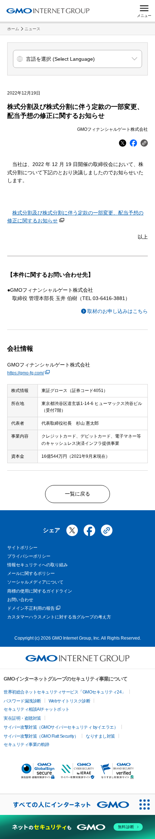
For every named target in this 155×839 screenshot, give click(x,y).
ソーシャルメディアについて (35, 582)
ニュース (32, 29)
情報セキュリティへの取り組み (37, 564)
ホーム (13, 29)
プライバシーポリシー (28, 556)
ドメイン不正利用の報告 (31, 608)
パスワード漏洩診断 (22, 701)
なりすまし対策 (100, 736)
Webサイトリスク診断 (69, 701)
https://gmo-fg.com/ (25, 372)
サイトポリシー (22, 547)
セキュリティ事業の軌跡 (26, 744)
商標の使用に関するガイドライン (39, 591)
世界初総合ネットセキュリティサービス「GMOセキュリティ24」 (65, 692)
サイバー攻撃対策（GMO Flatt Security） (41, 736)
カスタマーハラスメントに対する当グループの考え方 (59, 616)
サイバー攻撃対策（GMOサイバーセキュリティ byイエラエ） (61, 727)
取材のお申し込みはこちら (117, 311)
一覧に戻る (77, 494)
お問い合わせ (20, 599)
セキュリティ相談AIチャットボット (37, 709)
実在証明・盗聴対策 (22, 718)
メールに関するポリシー (31, 573)
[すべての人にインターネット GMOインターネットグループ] (67, 804)
